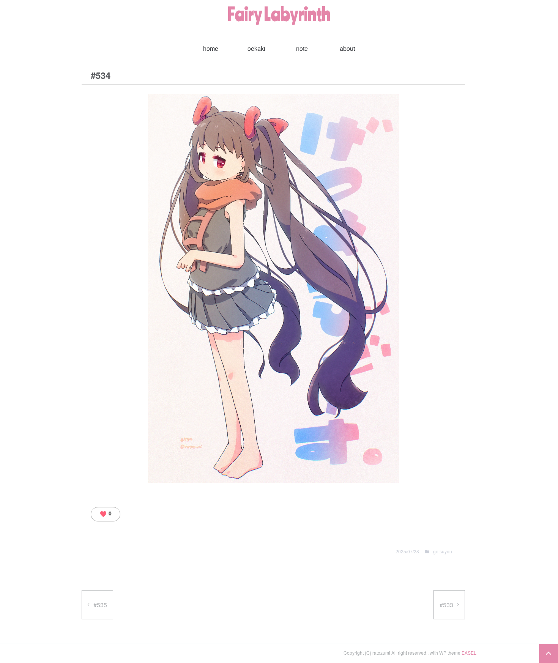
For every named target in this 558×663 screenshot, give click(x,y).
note (302, 48)
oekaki (256, 48)
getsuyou (442, 551)
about (347, 48)
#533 (446, 604)
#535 (100, 604)
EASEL (469, 652)
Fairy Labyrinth (279, 13)
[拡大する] (389, 113)
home (210, 48)
